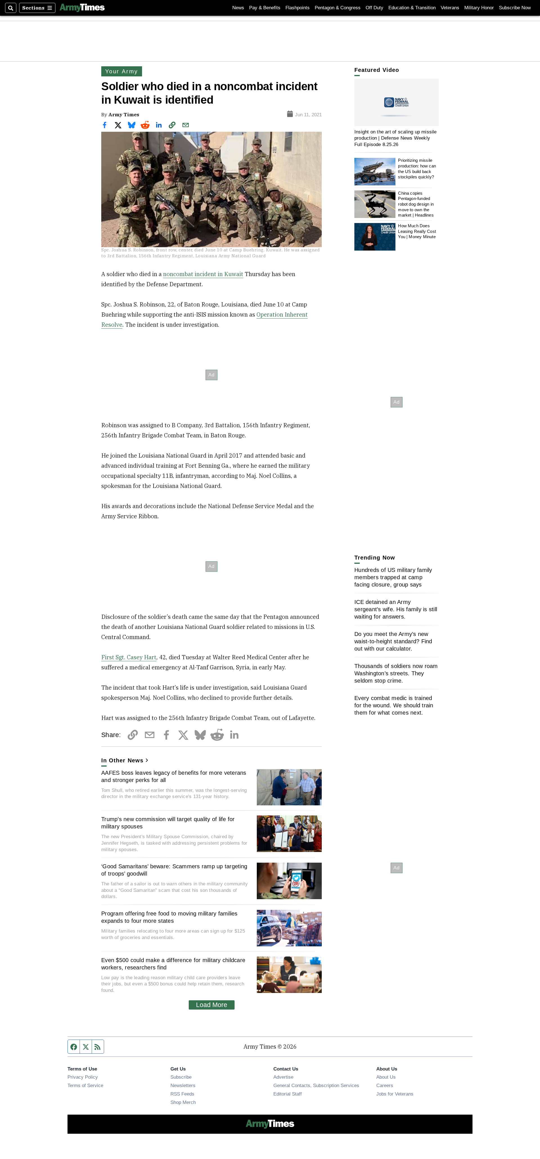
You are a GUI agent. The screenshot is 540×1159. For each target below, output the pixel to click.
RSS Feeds (182, 1094)
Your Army (121, 71)
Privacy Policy (83, 1077)
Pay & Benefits (264, 7)
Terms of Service (85, 1085)
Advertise (283, 1077)
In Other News (122, 760)
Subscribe (181, 1077)
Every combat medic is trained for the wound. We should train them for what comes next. (393, 705)
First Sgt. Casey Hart (128, 657)
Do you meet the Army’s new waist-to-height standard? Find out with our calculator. (393, 641)
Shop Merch (183, 1102)
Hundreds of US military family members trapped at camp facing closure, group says (393, 577)
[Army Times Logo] (82, 8)
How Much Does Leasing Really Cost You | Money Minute (417, 231)
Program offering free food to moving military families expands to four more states (169, 917)
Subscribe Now (515, 7)
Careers (384, 1085)
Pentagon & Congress (338, 7)
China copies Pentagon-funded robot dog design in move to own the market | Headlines (416, 204)
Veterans (450, 7)
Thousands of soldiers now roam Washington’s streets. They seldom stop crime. (396, 673)
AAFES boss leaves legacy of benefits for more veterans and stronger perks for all (173, 776)
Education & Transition (412, 7)
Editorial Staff (287, 1094)
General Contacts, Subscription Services (316, 1085)
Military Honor (479, 7)
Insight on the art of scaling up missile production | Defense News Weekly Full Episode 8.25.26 (395, 138)
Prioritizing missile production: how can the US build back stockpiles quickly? (417, 168)
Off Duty (374, 7)
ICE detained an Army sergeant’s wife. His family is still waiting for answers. (395, 609)
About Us (386, 1077)
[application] (396, 102)
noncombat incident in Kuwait (203, 274)
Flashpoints (297, 7)
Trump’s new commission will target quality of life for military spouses (168, 823)
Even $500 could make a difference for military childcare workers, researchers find (173, 964)
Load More (211, 1004)
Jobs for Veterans (394, 1094)
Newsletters (182, 1085)
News (238, 7)
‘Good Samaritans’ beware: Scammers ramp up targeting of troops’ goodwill (174, 870)
